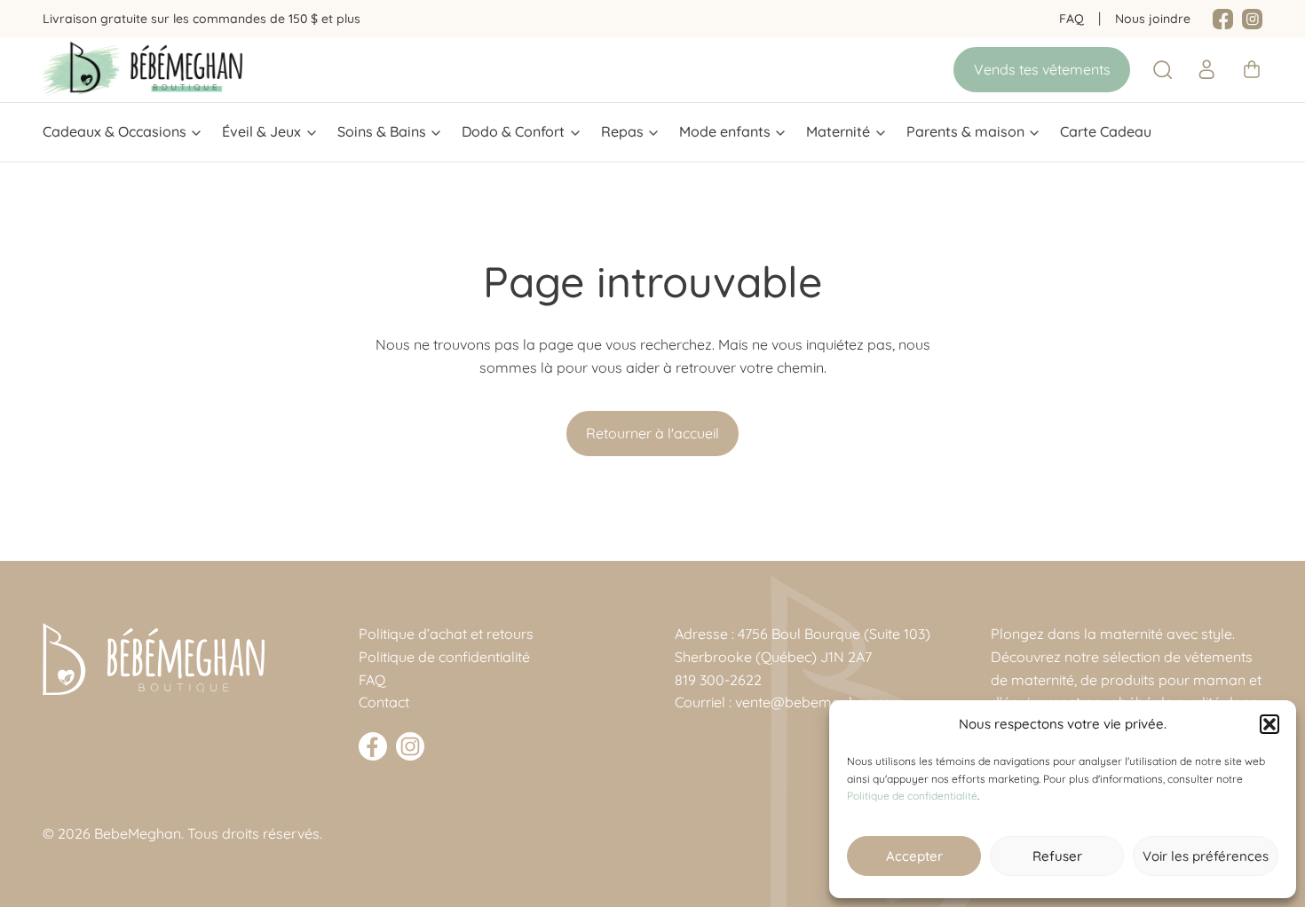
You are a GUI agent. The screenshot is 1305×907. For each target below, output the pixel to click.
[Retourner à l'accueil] (154, 659)
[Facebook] (1223, 19)
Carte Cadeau (1105, 131)
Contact (384, 702)
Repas (622, 131)
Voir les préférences (1206, 856)
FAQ (1071, 19)
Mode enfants (725, 131)
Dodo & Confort (513, 131)
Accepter (914, 856)
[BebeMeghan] (142, 69)
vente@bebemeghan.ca (813, 702)
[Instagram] (1252, 19)
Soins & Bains (381, 131)
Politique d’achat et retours (446, 634)
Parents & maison (965, 131)
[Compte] (1206, 69)
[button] (1269, 724)
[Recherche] (1163, 70)
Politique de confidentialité (912, 795)
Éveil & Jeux (261, 131)
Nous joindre (1152, 19)
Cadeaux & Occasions (114, 131)
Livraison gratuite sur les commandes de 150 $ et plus (201, 19)
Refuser (1057, 856)
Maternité (838, 131)
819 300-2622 (718, 680)
